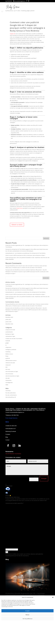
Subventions (8, 380)
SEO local (8, 369)
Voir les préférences (27, 618)
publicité (32, 10)
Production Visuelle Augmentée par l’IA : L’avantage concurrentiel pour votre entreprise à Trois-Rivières (25, 594)
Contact (7, 440)
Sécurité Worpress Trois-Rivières (13, 453)
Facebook (8, 340)
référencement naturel (11, 360)
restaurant (8, 365)
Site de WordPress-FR (11, 397)
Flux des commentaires (11, 395)
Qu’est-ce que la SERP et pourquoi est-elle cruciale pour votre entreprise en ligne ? (25, 255)
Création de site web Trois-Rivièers (14, 338)
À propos (8, 434)
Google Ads (12, 33)
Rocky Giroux (19, 208)
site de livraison (9, 373)
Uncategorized (9, 382)
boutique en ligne (10, 334)
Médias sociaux (9, 354)
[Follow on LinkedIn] (19, 445)
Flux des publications (11, 393)
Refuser (27, 614)
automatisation (9, 332)
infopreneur (8, 347)
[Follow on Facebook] (8, 445)
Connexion (8, 390)
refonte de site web (10, 362)
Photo (7, 356)
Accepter (27, 610)
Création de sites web (11, 425)
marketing (23, 10)
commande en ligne (10, 336)
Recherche (46, 238)
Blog (7, 437)
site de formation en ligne (12, 371)
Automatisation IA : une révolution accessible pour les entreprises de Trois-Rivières (25, 253)
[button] (53, 597)
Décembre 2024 (9, 324)
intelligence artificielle (11, 349)
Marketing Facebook (11, 431)
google (28, 10)
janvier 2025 (8, 321)
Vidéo (7, 384)
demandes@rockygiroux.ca (17, 412)
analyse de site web (10, 329)
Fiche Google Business (11, 418)
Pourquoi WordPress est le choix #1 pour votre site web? (19, 265)
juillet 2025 (8, 319)
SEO (6, 367)
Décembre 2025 (9, 317)
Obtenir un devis (16, 225)
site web (8, 378)
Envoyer (44, 478)
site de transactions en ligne (12, 376)
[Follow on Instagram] (13, 445)
